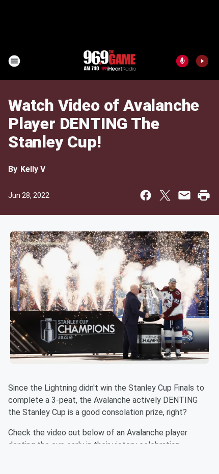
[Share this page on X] (165, 195)
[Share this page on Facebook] (146, 195)
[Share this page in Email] (184, 195)
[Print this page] (204, 195)
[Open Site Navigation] (14, 61)
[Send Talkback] (182, 61)
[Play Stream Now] (202, 61)
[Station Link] (109, 61)
